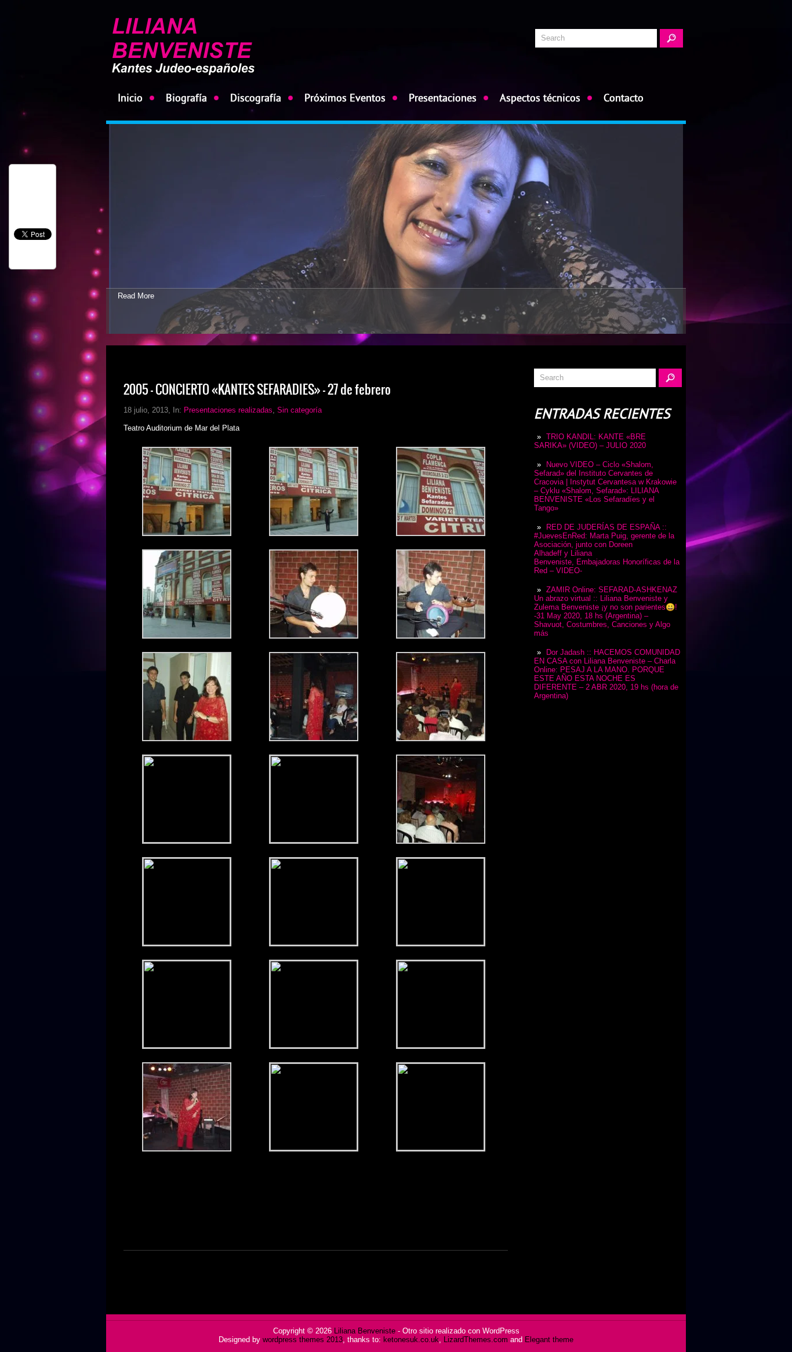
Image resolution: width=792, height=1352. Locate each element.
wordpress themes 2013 (303, 1339)
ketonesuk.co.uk (411, 1339)
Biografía (186, 97)
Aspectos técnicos (540, 97)
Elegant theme (549, 1339)
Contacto (624, 97)
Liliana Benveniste (364, 1331)
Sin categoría (299, 410)
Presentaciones (443, 97)
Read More (136, 295)
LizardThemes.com (476, 1339)
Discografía (255, 97)
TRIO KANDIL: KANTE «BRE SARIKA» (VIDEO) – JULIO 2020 (590, 441)
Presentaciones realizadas (228, 410)
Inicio (130, 97)
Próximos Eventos (345, 97)
